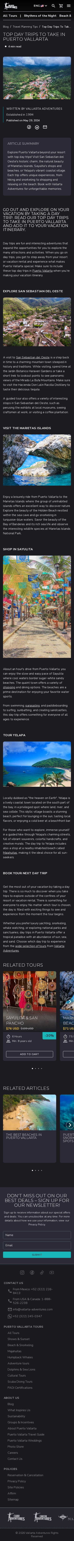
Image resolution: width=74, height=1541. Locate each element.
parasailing (32, 705)
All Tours (10, 16)
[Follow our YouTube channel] (52, 1272)
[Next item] (70, 1002)
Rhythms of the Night (40, 16)
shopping (9, 687)
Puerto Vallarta (42, 271)
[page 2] (35, 1068)
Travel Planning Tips (25, 27)
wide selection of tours (30, 946)
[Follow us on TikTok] (42, 1272)
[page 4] (41, 1068)
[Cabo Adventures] (16, 1517)
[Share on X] (37, 127)
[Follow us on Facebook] (32, 1272)
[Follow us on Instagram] (22, 1272)
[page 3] (38, 1068)
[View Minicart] (61, 6)
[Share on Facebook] (29, 127)
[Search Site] (53, 5)
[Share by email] (45, 127)
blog (6, 27)
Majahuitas (10, 853)
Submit (37, 1254)
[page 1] (32, 1068)
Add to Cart (29, 1054)
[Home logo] (10, 6)
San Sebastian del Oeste (33, 357)
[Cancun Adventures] (43, 1517)
